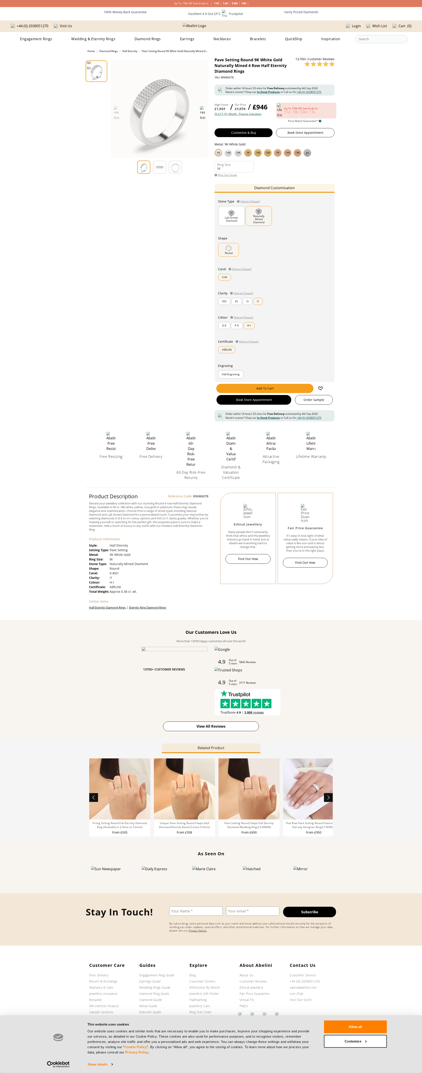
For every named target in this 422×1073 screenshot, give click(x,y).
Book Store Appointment (305, 132)
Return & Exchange (103, 981)
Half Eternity (129, 51)
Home (91, 51)
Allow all (355, 1027)
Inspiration (330, 38)
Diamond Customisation (274, 187)
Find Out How (248, 559)
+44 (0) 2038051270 (309, 92)
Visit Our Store (301, 1000)
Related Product (211, 747)
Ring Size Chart (200, 1012)
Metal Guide (148, 1006)
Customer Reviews (253, 981)
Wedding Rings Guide (155, 987)
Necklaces (222, 38)
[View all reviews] (320, 64)
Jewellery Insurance (103, 993)
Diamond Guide (150, 1000)
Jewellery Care (199, 1006)
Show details (97, 1064)
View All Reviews (211, 726)
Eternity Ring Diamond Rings (147, 607)
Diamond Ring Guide (154, 993)
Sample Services (101, 1012)
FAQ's (244, 1006)
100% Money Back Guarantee (125, 12)
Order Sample (314, 400)
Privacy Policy (137, 1052)
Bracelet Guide (150, 1012)
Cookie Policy (135, 1047)
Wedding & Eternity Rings (93, 38)
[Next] (328, 797)
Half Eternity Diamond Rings (107, 607)
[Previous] (93, 797)
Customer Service (303, 975)
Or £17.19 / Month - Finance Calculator (238, 114)
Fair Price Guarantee (255, 993)
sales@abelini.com (303, 987)
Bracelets (258, 38)
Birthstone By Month (204, 987)
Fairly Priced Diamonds (301, 12)
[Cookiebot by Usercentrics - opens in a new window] (58, 1064)
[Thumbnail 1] (96, 71)
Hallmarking (198, 1000)
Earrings (187, 38)
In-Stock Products (268, 92)
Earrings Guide (150, 981)
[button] (275, 152)
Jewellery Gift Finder (204, 993)
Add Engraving (231, 374)
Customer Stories (202, 981)
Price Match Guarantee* (303, 121)
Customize (353, 1041)
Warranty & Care (101, 987)
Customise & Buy (243, 132)
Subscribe (309, 912)
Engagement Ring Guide (157, 975)
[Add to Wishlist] (320, 388)
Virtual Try (247, 1000)
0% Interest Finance (104, 1006)
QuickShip (293, 38)
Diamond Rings (148, 38)
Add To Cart (265, 388)
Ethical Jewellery (251, 987)
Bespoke (95, 1000)
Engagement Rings (36, 38)
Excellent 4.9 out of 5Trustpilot (215, 14)
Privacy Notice (198, 930)
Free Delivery (99, 975)
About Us (246, 975)
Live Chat (296, 993)
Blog (192, 975)
